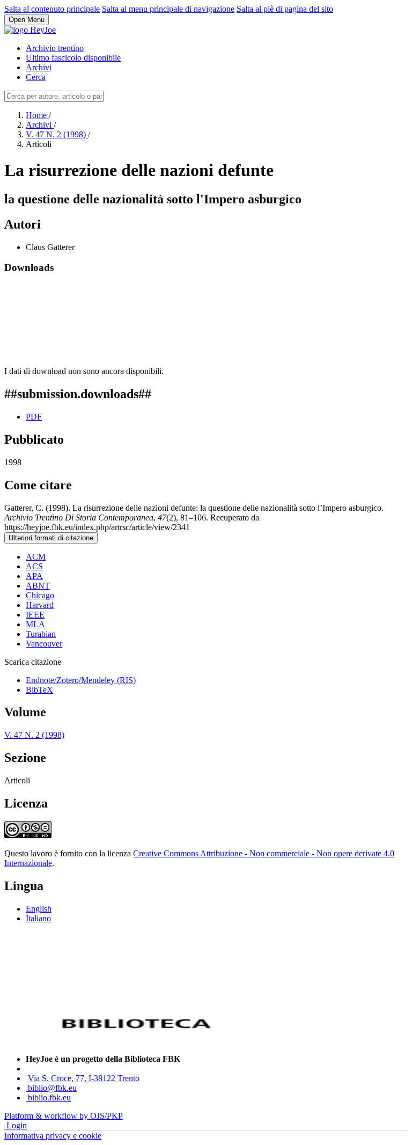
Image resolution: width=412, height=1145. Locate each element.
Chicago (40, 595)
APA (34, 576)
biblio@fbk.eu (52, 1087)
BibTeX (39, 689)
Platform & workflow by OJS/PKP (63, 1115)
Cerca (36, 77)
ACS (34, 566)
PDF (34, 416)
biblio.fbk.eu (49, 1097)
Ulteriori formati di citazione (51, 538)
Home (37, 115)
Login (16, 1125)
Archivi (39, 67)
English (39, 908)
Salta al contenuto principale (52, 8)
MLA (35, 624)
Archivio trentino (55, 48)
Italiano (38, 918)
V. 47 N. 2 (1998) (57, 134)
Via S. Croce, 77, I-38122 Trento (83, 1078)
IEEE (35, 614)
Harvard (40, 605)
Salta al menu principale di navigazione (168, 8)
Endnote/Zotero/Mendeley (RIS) (81, 680)
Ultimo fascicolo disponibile (73, 57)
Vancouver (44, 643)
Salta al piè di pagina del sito (285, 8)
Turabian (41, 633)
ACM (36, 556)
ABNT (38, 585)
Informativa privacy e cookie (52, 1135)
